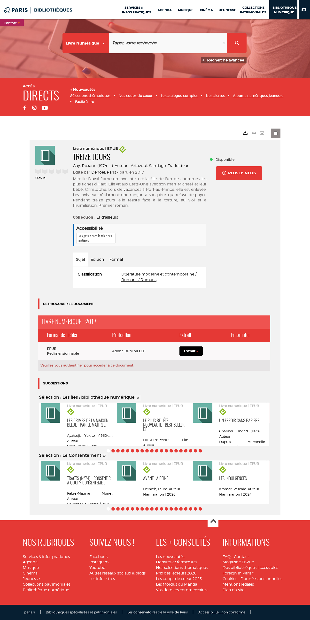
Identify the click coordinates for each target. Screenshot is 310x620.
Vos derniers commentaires (181, 590)
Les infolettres (102, 578)
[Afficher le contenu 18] (190, 450)
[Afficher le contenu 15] (176, 450)
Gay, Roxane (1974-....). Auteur (100, 165)
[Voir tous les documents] (138, 398)
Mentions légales (238, 584)
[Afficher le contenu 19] (195, 450)
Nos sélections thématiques (182, 567)
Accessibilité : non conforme (221, 612)
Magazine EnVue (238, 562)
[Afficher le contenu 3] (118, 450)
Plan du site (233, 590)
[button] (304, 9)
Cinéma (30, 573)
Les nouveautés (170, 556)
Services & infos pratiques (46, 556)
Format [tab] (116, 259)
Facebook (98, 556)
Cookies (230, 578)
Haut (213, 521)
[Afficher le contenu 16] (181, 450)
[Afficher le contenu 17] (185, 450)
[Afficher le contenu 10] (152, 450)
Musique (31, 567)
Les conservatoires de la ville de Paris (157, 612)
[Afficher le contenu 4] (122, 450)
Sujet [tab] (80, 259)
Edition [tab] (97, 259)
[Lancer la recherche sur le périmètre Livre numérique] (237, 43)
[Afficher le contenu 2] (113, 450)
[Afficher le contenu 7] (137, 450)
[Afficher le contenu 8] (142, 450)
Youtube (97, 567)
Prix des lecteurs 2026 (176, 573)
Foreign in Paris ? (238, 573)
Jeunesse (31, 578)
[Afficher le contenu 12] (161, 450)
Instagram (99, 562)
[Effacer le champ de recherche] (224, 43)
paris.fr (29, 612)
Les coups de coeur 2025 (179, 578)
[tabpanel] (140, 277)
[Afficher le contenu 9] (147, 450)
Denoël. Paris (103, 172)
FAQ (227, 556)
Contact (241, 556)
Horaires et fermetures (176, 562)
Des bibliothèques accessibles (250, 567)
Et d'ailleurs (107, 217)
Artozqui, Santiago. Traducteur (159, 165)
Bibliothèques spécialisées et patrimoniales (81, 612)
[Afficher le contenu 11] (156, 450)
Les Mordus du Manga (176, 584)
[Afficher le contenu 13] (166, 450)
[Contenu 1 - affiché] (108, 450)
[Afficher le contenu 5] (127, 450)
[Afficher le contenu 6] (132, 450)
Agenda (30, 562)
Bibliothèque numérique (46, 590)
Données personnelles (261, 578)
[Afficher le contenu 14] (171, 450)
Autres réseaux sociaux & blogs (117, 573)
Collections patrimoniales (46, 584)
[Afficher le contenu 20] (200, 450)
